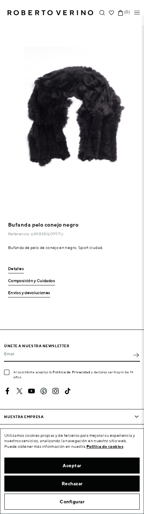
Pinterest (43, 391)
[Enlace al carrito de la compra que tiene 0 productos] (120, 13)
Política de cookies (105, 446)
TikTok (67, 391)
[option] (72, 117)
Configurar (72, 501)
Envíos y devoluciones (29, 293)
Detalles (16, 269)
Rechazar (72, 483)
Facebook (7, 391)
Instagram (55, 391)
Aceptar (72, 465)
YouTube (31, 391)
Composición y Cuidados (31, 281)
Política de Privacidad (71, 372)
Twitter (19, 391)
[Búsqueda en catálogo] (102, 13)
